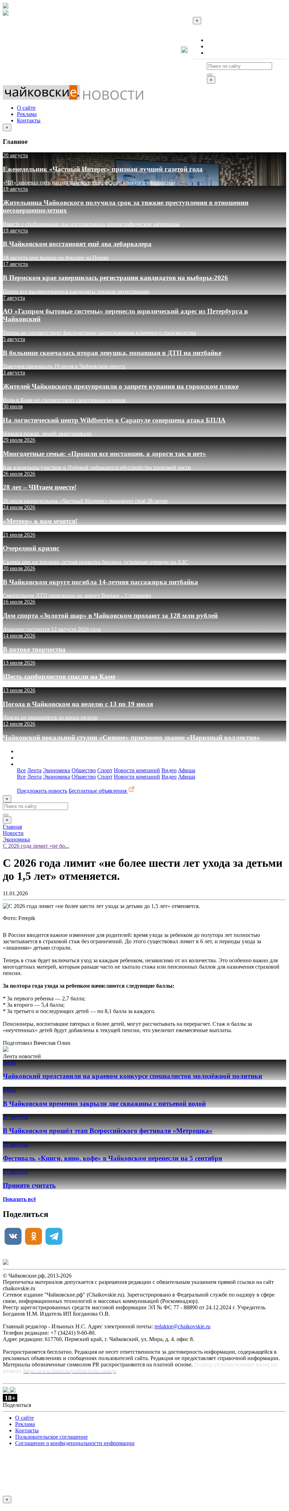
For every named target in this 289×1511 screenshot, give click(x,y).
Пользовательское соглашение (51, 1437)
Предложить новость (42, 791)
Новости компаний (137, 770)
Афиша (186, 770)
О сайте (216, 40)
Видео (169, 770)
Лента (34, 770)
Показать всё (19, 1199)
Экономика (56, 770)
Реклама (217, 46)
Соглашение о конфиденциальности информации (75, 1443)
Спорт (104, 770)
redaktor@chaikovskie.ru (182, 1326)
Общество (84, 770)
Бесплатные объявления (98, 791)
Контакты (218, 53)
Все (21, 770)
